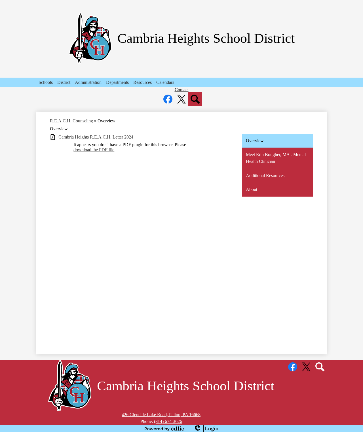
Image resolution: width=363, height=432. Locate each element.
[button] (45, 82)
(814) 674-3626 (168, 421)
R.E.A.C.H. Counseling (71, 120)
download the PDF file (93, 149)
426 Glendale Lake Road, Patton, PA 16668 (161, 414)
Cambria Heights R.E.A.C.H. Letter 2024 (95, 137)
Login (205, 428)
